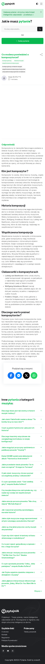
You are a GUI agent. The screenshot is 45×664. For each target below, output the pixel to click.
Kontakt (4, 635)
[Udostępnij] (41, 56)
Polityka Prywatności (9, 640)
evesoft (37, 660)
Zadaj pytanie (23, 41)
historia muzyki (19, 60)
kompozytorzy (6, 60)
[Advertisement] (22, 112)
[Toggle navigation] (41, 4)
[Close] (41, 12)
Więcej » (38, 591)
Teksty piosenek (30, 632)
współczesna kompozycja (10, 63)
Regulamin (6, 638)
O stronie (5, 632)
